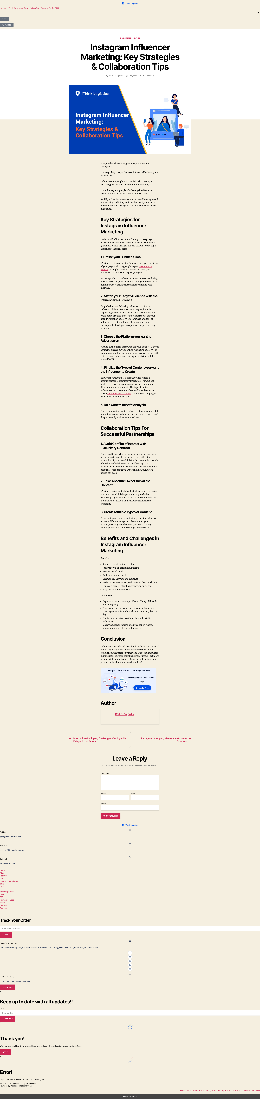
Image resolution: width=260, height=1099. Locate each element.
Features (33, 8)
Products (12, 8)
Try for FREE (54, 8)
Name (103, 794)
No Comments (148, 76)
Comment (105, 774)
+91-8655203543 (7, 864)
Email (133, 794)
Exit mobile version (130, 1096)
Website (103, 804)
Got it (5, 1052)
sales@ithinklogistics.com (10, 837)
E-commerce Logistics (130, 38)
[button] (13, 8)
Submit (5, 935)
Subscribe (7, 987)
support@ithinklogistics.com (12, 850)
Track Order (40, 8)
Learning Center (23, 8)
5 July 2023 (132, 76)
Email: (2, 1009)
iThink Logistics (117, 76)
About (6, 8)
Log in (47, 8)
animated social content (119, 393)
